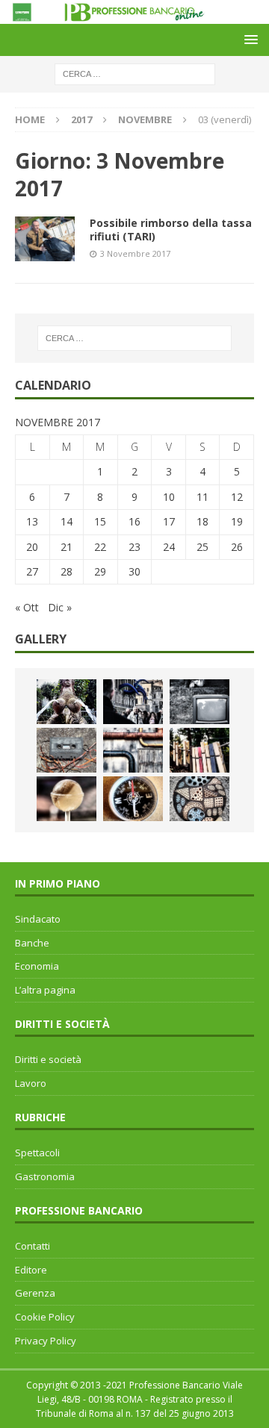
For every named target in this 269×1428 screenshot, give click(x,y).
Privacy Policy (45, 1340)
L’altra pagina (45, 990)
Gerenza (35, 1293)
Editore (31, 1269)
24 (169, 547)
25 (202, 547)
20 (32, 547)
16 (134, 521)
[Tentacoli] (133, 701)
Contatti (32, 1246)
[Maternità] (66, 701)
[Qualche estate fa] (66, 750)
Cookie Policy (45, 1316)
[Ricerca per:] (135, 73)
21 (66, 547)
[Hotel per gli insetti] (199, 798)
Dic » (60, 607)
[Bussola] (133, 798)
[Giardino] (199, 750)
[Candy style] (66, 798)
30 (134, 571)
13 (32, 521)
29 (100, 571)
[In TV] (199, 701)
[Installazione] (133, 750)
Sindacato (38, 919)
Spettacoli (37, 1152)
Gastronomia (45, 1176)
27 (32, 571)
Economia (37, 966)
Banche (32, 943)
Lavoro (30, 1083)
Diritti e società (48, 1059)
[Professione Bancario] (134, 15)
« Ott (27, 607)
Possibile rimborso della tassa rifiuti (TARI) (171, 229)
